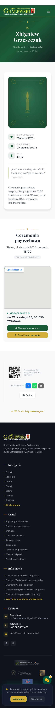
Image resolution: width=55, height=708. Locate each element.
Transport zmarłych (15, 535)
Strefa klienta (13, 505)
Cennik (9, 486)
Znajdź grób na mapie (29, 335)
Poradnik (10, 500)
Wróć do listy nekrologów (29, 411)
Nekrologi (10, 477)
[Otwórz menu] (48, 11)
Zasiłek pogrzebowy (16, 559)
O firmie (9, 472)
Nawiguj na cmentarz (29, 328)
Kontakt (9, 495)
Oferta (9, 481)
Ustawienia (36, 699)
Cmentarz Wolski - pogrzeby (19, 585)
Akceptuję (18, 699)
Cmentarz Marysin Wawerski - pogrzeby (25, 589)
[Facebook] (6, 643)
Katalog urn (11, 545)
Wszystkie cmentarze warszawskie (24, 599)
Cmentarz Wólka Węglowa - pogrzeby (24, 580)
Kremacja (10, 531)
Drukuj (29, 395)
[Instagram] (13, 643)
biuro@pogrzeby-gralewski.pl (24, 633)
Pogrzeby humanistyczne (18, 526)
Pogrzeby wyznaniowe (17, 521)
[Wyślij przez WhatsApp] (34, 385)
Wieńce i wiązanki (14, 554)
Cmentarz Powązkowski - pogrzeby (23, 594)
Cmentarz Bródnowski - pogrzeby (22, 575)
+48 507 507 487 (19, 627)
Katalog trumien (13, 540)
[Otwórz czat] (47, 680)
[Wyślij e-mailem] (41, 385)
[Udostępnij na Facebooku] (28, 385)
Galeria (9, 491)
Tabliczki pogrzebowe (17, 549)
